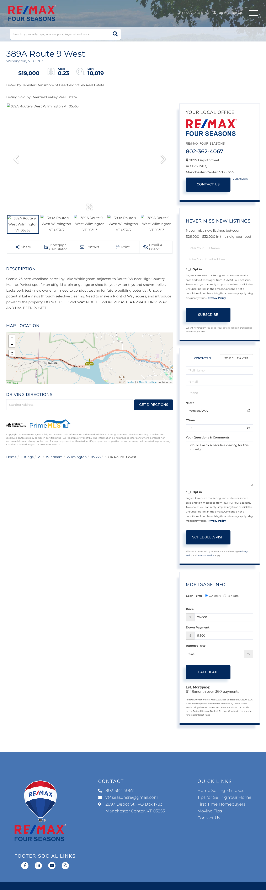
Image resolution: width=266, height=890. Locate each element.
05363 (96, 457)
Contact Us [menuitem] (208, 818)
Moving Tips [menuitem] (209, 811)
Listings (27, 457)
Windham (54, 457)
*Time (190, 420)
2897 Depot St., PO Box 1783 (135, 808)
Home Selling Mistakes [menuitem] (220, 790)
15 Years (233, 596)
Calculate (208, 672)
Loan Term (194, 596)
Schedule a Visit (236, 358)
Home (11, 457)
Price (189, 609)
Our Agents (240, 179)
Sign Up (236, 13)
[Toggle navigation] (253, 13)
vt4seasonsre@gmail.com (131, 797)
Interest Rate (196, 646)
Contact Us (208, 184)
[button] (115, 34)
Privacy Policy (217, 298)
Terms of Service (205, 555)
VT (40, 457)
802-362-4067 (193, 13)
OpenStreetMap (148, 382)
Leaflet (131, 382)
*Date (190, 403)
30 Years (215, 596)
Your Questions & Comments (207, 437)
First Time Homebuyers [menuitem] (221, 804)
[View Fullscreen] (12, 353)
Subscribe (208, 315)
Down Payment (197, 627)
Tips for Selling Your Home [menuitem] (224, 797)
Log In (222, 13)
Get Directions (153, 405)
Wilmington (77, 457)
